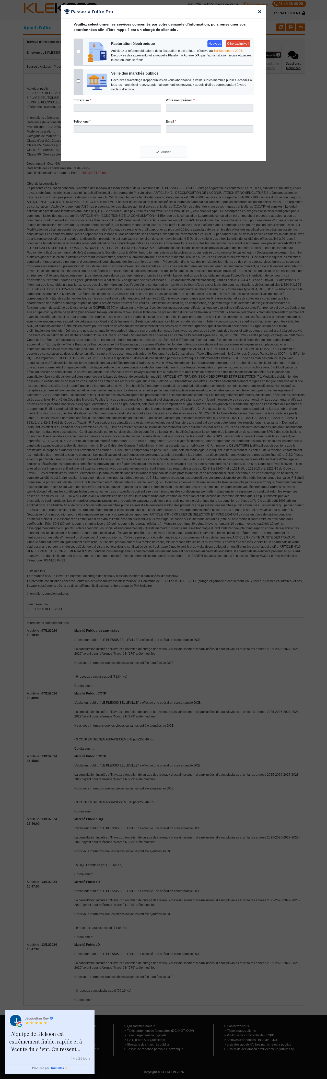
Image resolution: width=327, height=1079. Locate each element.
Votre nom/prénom (180, 100)
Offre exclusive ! (238, 43)
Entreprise (82, 100)
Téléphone (82, 121)
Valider (166, 152)
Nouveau (214, 43)
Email (171, 121)
